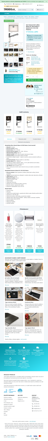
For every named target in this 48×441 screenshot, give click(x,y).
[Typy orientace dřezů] (14, 294)
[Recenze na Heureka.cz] (20, 391)
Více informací (31, 51)
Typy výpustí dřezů (30, 328)
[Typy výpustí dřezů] (34, 319)
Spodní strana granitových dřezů (33, 278)
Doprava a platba (8, 397)
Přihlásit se (20, 399)
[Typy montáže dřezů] (14, 319)
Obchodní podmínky (8, 399)
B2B (5, 413)
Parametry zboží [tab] (22, 139)
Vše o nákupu (7, 409)
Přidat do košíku (34, 80)
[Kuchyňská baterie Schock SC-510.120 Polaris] (28, 63)
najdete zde (41, 1)
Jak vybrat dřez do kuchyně (12, 278)
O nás (5, 401)
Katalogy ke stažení (8, 404)
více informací (32, 421)
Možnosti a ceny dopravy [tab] (24, 142)
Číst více (7, 285)
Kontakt (5, 415)
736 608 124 (36, 406)
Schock (31, 98)
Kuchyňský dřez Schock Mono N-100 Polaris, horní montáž (36, 58)
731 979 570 (8, 4)
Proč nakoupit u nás (8, 402)
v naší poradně (23, 339)
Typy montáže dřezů (10, 328)
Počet (27, 76)
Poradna (5, 411)
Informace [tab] (9, 139)
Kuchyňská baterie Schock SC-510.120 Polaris (35, 63)
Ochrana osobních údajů (9, 406)
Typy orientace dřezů (10, 302)
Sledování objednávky (23, 397)
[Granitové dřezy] (34, 294)
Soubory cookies (7, 408)
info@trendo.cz (17, 4)
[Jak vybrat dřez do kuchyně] (14, 269)
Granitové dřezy (29, 302)
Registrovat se (21, 401)
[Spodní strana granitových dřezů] (34, 269)
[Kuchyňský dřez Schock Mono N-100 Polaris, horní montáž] (28, 58)
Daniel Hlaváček (11, 436)
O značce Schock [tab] (37, 139)
